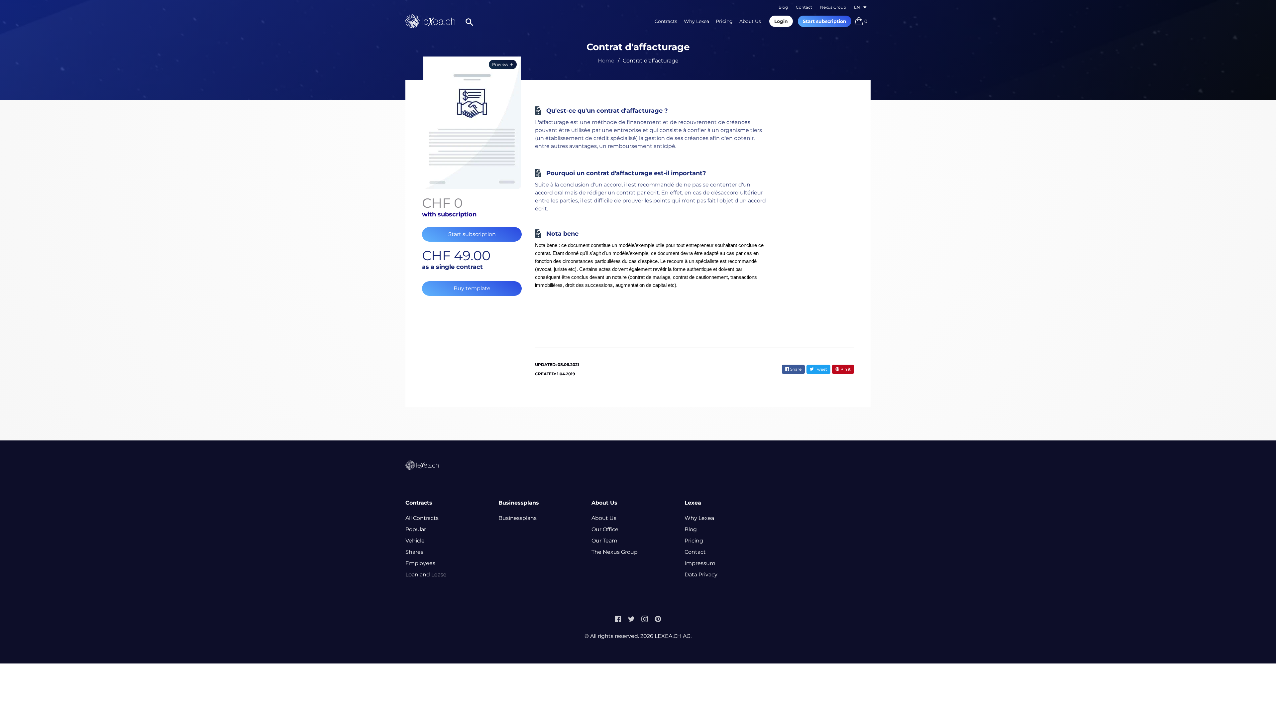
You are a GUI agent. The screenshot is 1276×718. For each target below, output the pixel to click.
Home (606, 61)
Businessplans (517, 518)
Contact (804, 7)
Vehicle (415, 541)
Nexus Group (833, 7)
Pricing (724, 21)
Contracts (666, 21)
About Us (750, 21)
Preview (500, 64)
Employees (420, 563)
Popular (415, 529)
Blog (783, 7)
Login (781, 21)
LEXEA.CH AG (673, 636)
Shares (414, 552)
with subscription (449, 214)
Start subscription (824, 21)
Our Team (604, 541)
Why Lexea (696, 21)
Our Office (604, 529)
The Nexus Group (614, 552)
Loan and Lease (426, 574)
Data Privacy (701, 574)
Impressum (700, 563)
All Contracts (422, 518)
